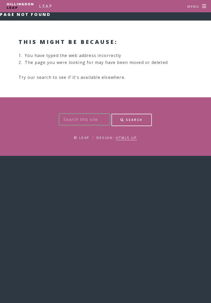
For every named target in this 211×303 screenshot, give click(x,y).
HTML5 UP (126, 137)
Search (134, 119)
